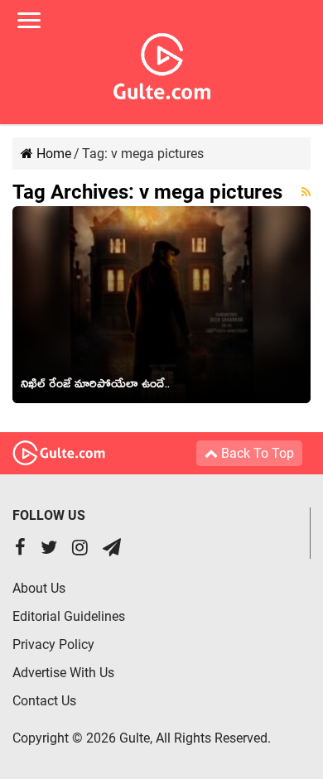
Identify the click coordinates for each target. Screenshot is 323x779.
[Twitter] (49, 549)
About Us (38, 588)
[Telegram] (111, 549)
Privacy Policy (53, 644)
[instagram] (80, 549)
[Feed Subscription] (306, 192)
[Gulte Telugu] (161, 63)
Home (52, 153)
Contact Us (44, 701)
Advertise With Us (63, 672)
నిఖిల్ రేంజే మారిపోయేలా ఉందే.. (95, 386)
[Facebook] (20, 549)
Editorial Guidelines (68, 616)
